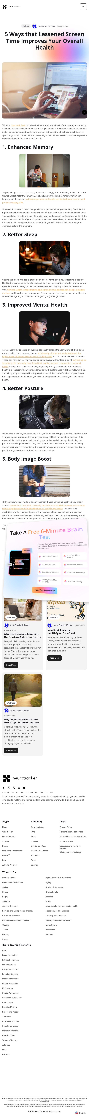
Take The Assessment (45, 590)
